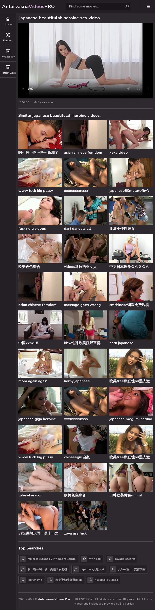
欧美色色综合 (29, 266)
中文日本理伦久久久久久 (129, 266)
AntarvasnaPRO (28, 6)
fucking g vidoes (32, 228)
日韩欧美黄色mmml (125, 495)
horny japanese (77, 381)
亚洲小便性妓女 (122, 228)
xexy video (118, 152)
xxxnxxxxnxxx (76, 190)
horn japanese (121, 343)
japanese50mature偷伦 (129, 190)
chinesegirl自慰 (77, 457)
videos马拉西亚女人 (80, 266)
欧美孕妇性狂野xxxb (69, 580)
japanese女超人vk (93, 569)
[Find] (127, 6)
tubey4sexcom (31, 495)
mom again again (32, 381)
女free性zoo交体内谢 (132, 569)
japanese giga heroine (37, 419)
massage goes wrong (82, 304)
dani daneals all (77, 228)
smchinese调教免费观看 (129, 304)
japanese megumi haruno (130, 419)
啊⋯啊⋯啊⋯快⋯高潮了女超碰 (38, 153)
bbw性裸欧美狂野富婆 (82, 343)
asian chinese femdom (83, 152)
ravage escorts (125, 559)
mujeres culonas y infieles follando (52, 559)
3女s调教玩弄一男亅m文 (38, 533)
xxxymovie (35, 580)
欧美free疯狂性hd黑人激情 (129, 382)
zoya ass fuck (75, 533)
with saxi (95, 559)
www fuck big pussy (35, 190)
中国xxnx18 (28, 343)
